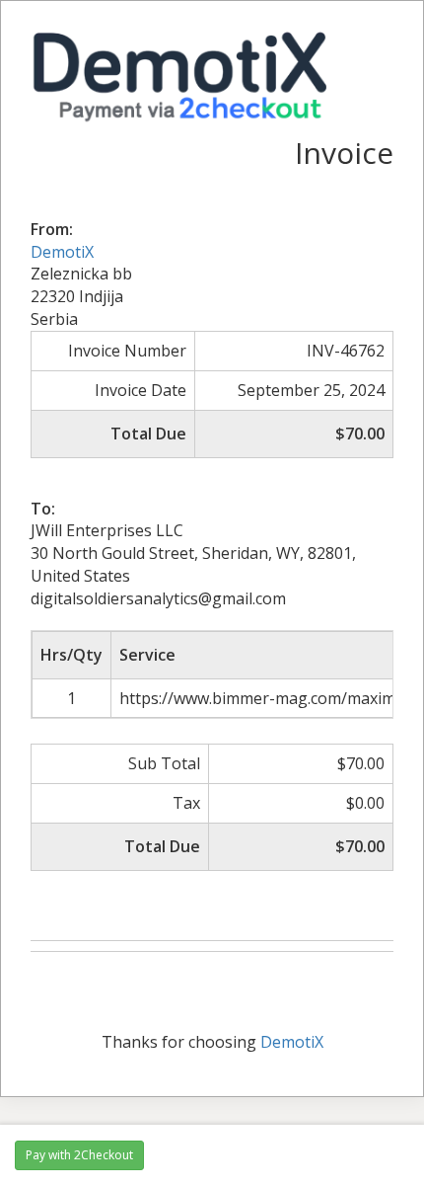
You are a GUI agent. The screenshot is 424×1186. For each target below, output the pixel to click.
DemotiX (62, 252)
